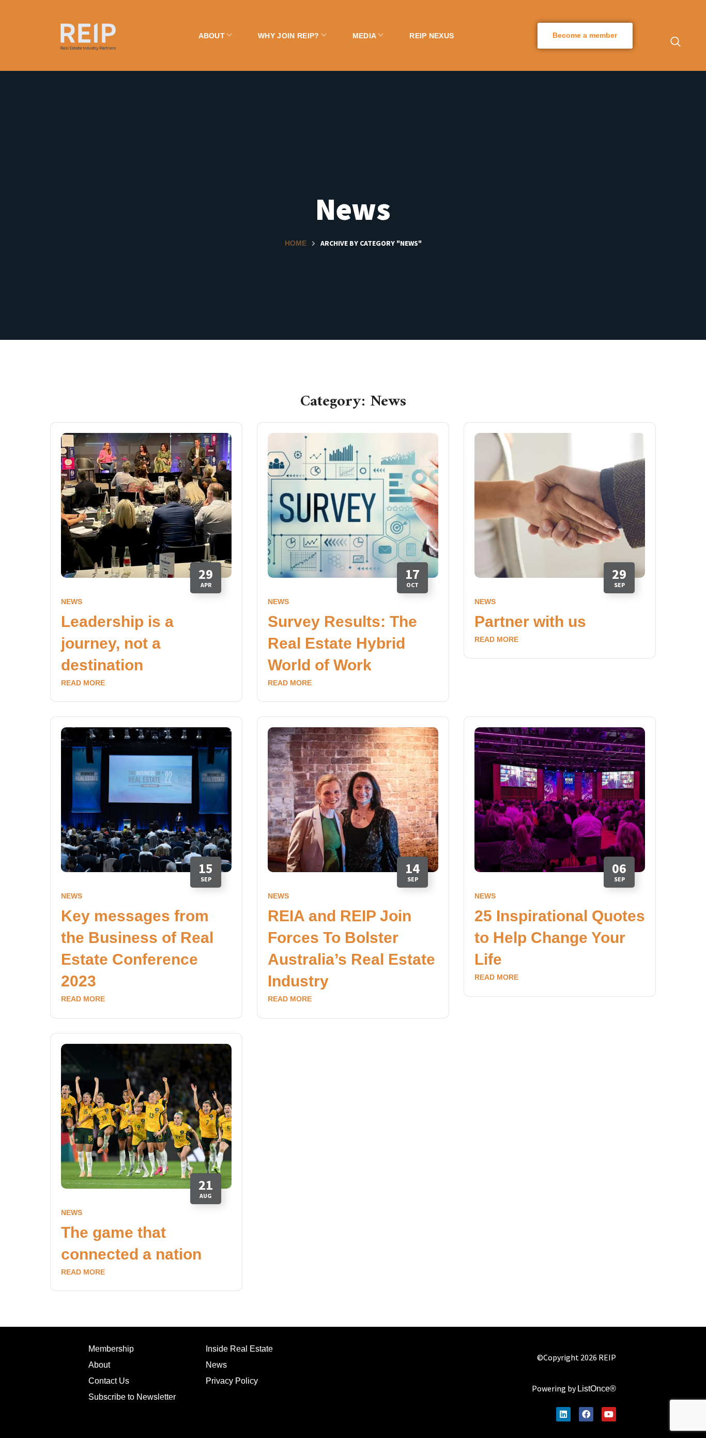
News (71, 601)
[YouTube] (609, 1414)
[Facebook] (586, 1414)
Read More (83, 683)
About (99, 1364)
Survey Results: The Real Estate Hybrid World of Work (342, 643)
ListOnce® (596, 1388)
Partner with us (530, 621)
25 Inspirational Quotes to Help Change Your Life (559, 937)
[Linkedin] (563, 1414)
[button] (585, 36)
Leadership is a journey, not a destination (117, 643)
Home (295, 243)
